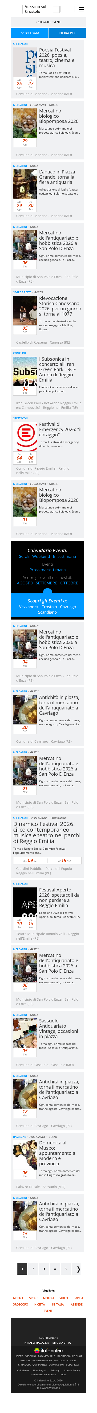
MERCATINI (20, 105)
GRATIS (53, 105)
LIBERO (19, 1356)
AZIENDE (77, 1304)
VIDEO (64, 1298)
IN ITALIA (58, 1304)
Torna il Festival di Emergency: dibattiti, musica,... (59, 444)
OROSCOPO (20, 1304)
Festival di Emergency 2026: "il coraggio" (60, 429)
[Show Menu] (81, 9)
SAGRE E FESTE (22, 292)
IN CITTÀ (39, 1304)
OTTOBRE (69, 583)
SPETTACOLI (20, 44)
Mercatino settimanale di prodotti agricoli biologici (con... (59, 130)
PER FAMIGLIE (39, 818)
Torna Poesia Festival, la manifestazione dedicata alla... (59, 75)
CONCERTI (19, 353)
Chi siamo (23, 1370)
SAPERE (79, 1298)
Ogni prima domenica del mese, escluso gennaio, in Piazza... (60, 258)
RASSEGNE (19, 1136)
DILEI (73, 1360)
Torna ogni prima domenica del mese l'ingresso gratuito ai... (59, 1173)
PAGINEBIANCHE (42, 1360)
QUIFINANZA (39, 1365)
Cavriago (68, 606)
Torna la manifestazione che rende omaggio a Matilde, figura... (57, 325)
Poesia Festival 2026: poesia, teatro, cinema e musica (56, 58)
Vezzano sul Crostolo (35, 9)
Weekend (41, 556)
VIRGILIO (30, 1356)
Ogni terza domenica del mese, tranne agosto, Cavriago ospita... (60, 722)
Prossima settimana (47, 569)
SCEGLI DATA (30, 33)
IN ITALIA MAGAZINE (36, 1342)
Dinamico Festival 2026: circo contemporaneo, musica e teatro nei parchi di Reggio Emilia (47, 832)
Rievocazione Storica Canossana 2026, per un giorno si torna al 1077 (60, 306)
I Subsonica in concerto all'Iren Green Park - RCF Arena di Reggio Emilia (57, 369)
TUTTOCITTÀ (61, 1360)
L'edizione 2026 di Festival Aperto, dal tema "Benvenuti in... (60, 915)
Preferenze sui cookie (43, 1374)
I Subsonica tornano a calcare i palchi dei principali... (59, 389)
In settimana (64, 556)
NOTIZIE (18, 1298)
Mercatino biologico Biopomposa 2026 (58, 115)
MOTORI (48, 1298)
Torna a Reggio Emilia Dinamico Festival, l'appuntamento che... (39, 851)
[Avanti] (76, 1269)
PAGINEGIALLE (47, 1356)
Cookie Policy (72, 1370)
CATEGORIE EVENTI (48, 22)
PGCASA (25, 1360)
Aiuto (63, 1374)
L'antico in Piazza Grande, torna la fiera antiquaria (57, 176)
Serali (24, 556)
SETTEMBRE (46, 583)
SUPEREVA (72, 1365)
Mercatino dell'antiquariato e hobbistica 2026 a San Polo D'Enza (58, 240)
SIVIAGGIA (24, 1365)
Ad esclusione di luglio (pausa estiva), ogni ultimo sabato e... (58, 191)
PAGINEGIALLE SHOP (70, 1356)
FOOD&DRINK (38, 105)
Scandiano (47, 612)
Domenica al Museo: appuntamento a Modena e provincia (57, 1153)
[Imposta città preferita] (16, 9)
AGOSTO (25, 583)
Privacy (55, 1370)
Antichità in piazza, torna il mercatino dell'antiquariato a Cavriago (59, 705)
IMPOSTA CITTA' (61, 1342)
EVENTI (48, 1311)
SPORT (33, 1298)
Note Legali (39, 1370)
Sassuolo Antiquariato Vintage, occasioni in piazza (58, 1028)
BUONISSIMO (56, 1365)
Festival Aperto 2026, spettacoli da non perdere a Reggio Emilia (59, 897)
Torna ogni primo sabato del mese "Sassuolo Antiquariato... (59, 1046)
